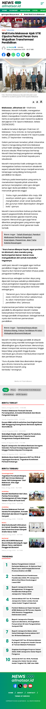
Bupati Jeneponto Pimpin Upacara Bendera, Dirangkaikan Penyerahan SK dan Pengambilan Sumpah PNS (26, 622)
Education (25, 10)
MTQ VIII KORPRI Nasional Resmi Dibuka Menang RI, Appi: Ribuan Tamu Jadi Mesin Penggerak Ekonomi (14, 544)
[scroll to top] (42, 695)
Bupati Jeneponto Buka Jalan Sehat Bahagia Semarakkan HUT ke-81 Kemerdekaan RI (26, 633)
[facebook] (15, 687)
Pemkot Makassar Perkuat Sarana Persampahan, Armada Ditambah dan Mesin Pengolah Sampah (15, 512)
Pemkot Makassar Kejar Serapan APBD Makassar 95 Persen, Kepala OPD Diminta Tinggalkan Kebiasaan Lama (26, 611)
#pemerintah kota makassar (29, 390)
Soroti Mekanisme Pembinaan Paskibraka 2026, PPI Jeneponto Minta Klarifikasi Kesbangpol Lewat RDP (25, 578)
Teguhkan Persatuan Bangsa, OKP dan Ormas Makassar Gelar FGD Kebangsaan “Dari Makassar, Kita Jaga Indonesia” (14, 480)
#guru (13, 390)
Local (35, 10)
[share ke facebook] (4, 56)
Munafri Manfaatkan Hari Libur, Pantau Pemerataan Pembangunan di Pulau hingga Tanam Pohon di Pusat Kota (15, 497)
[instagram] (25, 687)
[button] (33, 102)
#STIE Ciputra (21, 394)
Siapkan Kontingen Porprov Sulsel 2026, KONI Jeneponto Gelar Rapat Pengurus (26, 651)
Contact (31, 693)
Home (4, 10)
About (20, 693)
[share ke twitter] (9, 56)
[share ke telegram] (18, 56)
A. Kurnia (10, 47)
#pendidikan (9, 394)
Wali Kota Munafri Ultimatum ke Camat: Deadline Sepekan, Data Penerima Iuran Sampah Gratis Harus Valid (14, 528)
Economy (13, 10)
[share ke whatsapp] (13, 56)
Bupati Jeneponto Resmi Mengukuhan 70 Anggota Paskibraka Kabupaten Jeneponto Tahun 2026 (22, 590)
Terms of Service (22, 696)
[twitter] (20, 687)
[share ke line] (23, 56)
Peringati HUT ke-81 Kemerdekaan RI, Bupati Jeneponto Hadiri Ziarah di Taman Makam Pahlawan (26, 642)
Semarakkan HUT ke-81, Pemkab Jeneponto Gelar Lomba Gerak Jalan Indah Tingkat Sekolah (25, 600)
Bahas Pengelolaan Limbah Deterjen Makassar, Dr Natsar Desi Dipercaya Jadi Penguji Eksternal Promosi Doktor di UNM (26, 567)
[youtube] (30, 687)
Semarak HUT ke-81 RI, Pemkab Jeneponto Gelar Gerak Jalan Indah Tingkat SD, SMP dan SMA (25, 661)
